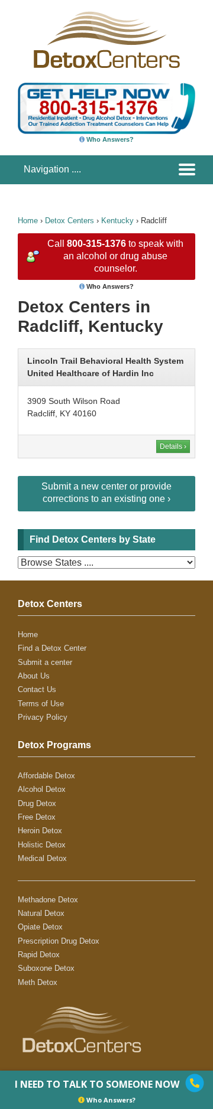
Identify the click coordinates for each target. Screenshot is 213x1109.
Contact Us (37, 689)
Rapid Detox (39, 954)
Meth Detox (37, 982)
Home (28, 220)
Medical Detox (42, 858)
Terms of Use (41, 703)
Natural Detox (41, 913)
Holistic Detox (42, 844)
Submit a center (45, 662)
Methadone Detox (48, 899)
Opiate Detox (40, 926)
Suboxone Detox (46, 968)
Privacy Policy (42, 717)
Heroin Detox (40, 830)
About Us (34, 675)
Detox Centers (69, 220)
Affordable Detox (46, 775)
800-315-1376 (96, 244)
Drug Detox (37, 803)
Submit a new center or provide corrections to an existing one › (106, 492)
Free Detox (37, 817)
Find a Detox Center (52, 648)
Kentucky (117, 220)
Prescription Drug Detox (58, 941)
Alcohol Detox (42, 789)
